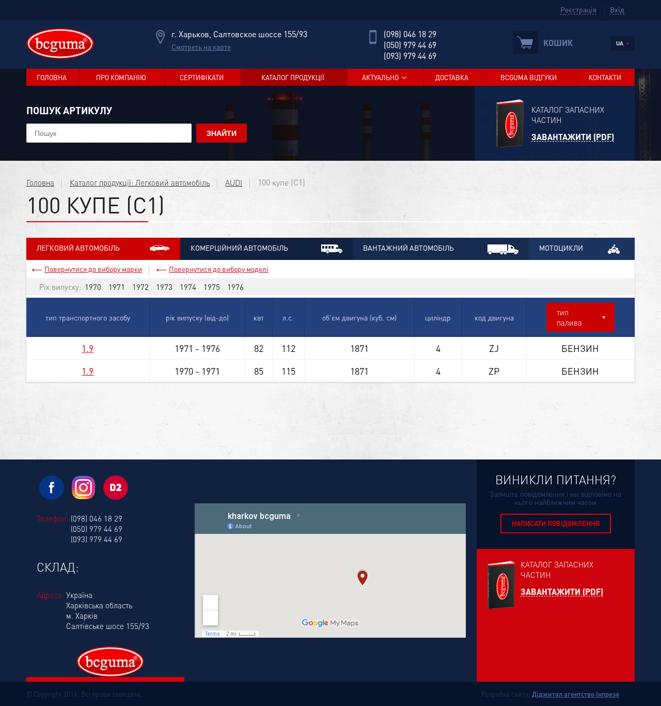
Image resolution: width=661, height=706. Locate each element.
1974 (188, 287)
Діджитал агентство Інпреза (575, 693)
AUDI (233, 182)
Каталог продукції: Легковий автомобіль (140, 182)
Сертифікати (202, 77)
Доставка (451, 77)
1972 (140, 287)
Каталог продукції (292, 77)
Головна (52, 77)
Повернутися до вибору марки (93, 268)
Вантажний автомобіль (408, 247)
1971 (116, 287)
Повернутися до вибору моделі (219, 268)
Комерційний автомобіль (239, 247)
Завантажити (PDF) (572, 137)
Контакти (605, 77)
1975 (211, 287)
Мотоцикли (561, 247)
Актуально (380, 77)
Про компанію (121, 77)
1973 (164, 287)
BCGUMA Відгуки (528, 77)
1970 (93, 287)
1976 (235, 287)
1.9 (87, 348)
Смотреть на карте (201, 46)
